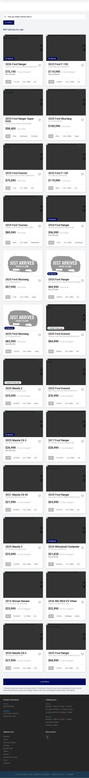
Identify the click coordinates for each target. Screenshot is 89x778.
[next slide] (41, 48)
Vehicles (6, 736)
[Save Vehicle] (39, 65)
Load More (44, 682)
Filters (9, 22)
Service (6, 754)
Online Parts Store (10, 757)
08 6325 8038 (8, 706)
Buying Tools (8, 748)
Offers (5, 751)
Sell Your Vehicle (9, 742)
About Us (6, 763)
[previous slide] (4, 48)
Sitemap (70, 774)
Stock (5, 739)
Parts (5, 760)
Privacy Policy (58, 774)
